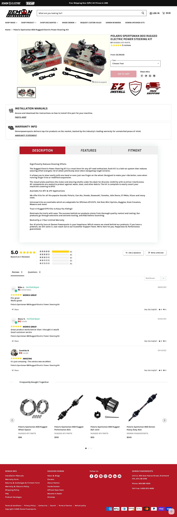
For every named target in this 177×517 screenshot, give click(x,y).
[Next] (164, 420)
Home (8, 30)
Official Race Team (55, 490)
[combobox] (88, 13)
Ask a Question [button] (135, 253)
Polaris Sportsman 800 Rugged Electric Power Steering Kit (35, 304)
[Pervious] (12, 420)
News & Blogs (53, 476)
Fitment (134, 150)
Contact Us (42, 506)
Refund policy (80, 506)
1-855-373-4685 (147, 488)
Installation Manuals (14, 476)
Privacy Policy (30, 506)
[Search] (143, 13)
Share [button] (16, 309)
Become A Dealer (54, 494)
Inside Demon (68, 22)
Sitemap (51, 497)
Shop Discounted (48, 22)
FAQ (7, 494)
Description (42, 150)
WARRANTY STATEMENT (26, 135)
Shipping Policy (12, 490)
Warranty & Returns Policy (17, 486)
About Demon (53, 483)
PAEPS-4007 (20, 117)
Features (88, 150)
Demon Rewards (113, 22)
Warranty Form (12, 479)
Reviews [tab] (15, 272)
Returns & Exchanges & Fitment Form (22, 483)
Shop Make (10, 22)
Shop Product (28, 22)
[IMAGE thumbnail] (26, 92)
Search (53, 506)
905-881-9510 (144, 483)
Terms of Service (65, 506)
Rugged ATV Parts (121, 42)
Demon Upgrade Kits (134, 22)
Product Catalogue (13, 497)
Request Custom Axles (90, 22)
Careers (50, 479)
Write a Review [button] (157, 253)
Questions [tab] (32, 272)
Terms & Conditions (13, 506)
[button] (160, 309)
